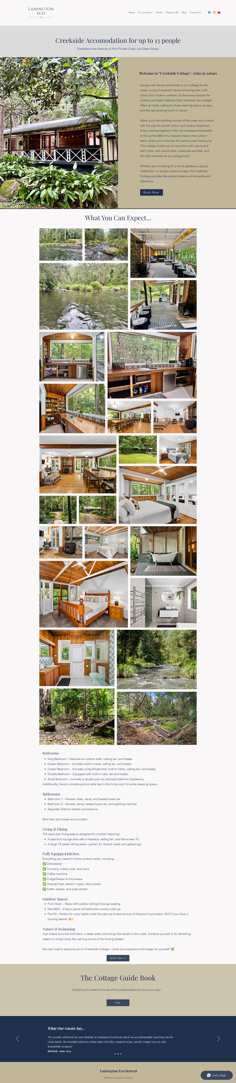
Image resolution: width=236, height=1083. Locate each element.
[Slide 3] (120, 1053)
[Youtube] (219, 12)
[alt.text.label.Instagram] (214, 12)
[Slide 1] (115, 1053)
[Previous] (17, 1039)
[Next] (218, 1039)
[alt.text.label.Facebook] (209, 12)
